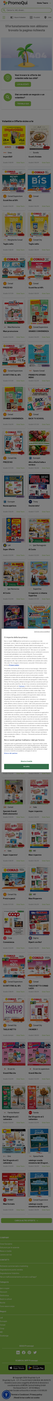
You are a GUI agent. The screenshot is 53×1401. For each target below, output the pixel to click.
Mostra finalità (26, 761)
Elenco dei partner (10, 753)
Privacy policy (14, 665)
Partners (22, 686)
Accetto (27, 766)
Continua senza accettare (42, 631)
